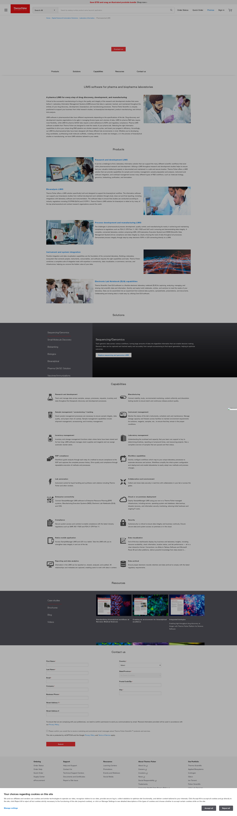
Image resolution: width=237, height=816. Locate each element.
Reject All (226, 808)
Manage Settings (11, 808)
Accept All (209, 808)
